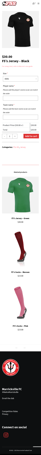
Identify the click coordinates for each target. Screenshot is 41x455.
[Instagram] (6, 434)
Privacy (5, 414)
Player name (20, 90)
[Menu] (38, 3)
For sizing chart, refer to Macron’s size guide (17, 66)
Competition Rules (10, 411)
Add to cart (31, 136)
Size (5, 73)
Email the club (8, 398)
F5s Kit (16, 147)
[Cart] (33, 3)
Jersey (23, 147)
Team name (19, 109)
